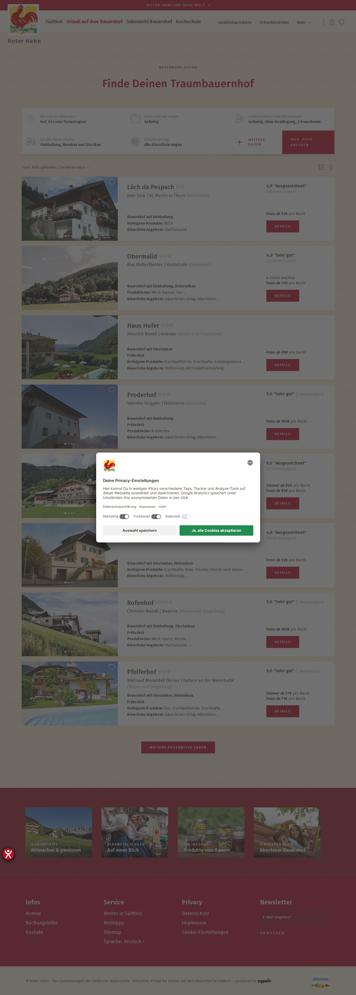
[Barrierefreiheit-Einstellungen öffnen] (8, 854)
